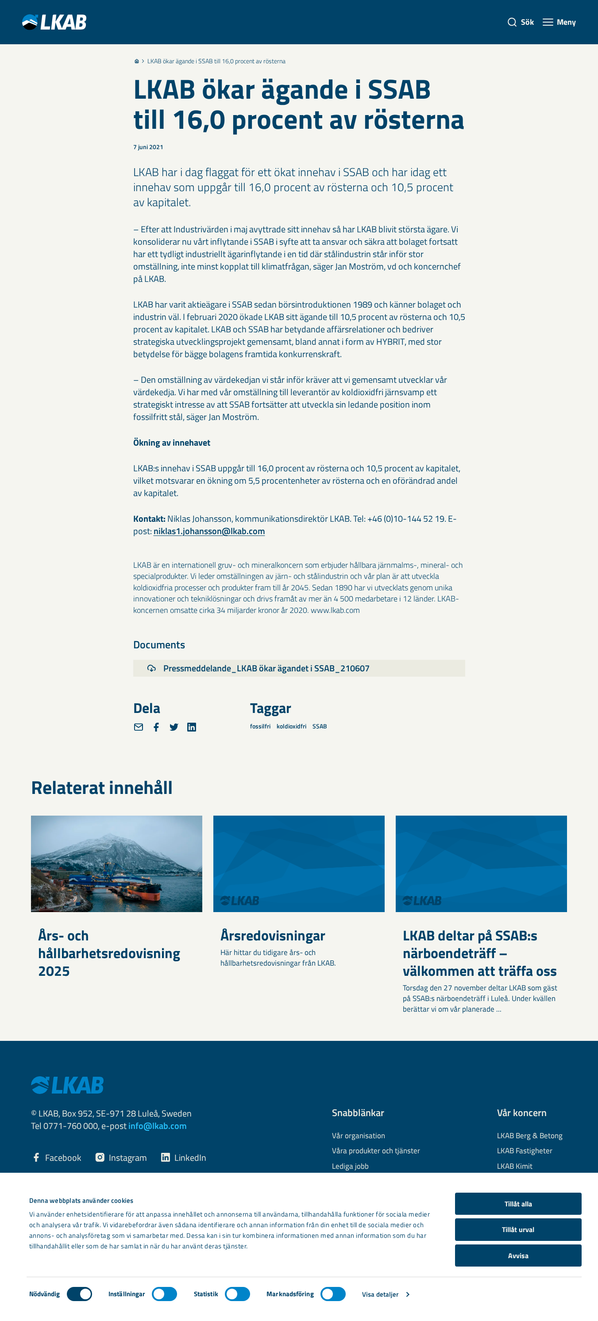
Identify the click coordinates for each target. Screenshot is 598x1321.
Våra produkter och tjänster (376, 1151)
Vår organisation (358, 1136)
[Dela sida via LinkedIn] (191, 727)
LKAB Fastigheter (524, 1151)
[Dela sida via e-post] (138, 727)
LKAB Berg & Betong (530, 1136)
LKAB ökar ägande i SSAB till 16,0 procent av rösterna (216, 61)
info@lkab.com (157, 1125)
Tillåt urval (518, 1229)
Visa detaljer (380, 1294)
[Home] (136, 61)
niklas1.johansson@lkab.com (209, 531)
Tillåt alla (518, 1203)
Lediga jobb (350, 1166)
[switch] (164, 1294)
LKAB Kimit (514, 1166)
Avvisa (518, 1255)
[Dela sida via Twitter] (174, 727)
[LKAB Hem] (54, 22)
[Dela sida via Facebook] (156, 727)
